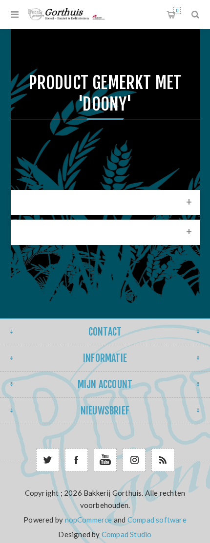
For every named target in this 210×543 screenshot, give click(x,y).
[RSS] (162, 460)
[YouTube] (105, 460)
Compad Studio (127, 534)
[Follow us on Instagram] (134, 460)
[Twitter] (47, 460)
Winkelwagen (177, 10)
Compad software (157, 519)
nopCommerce (88, 519)
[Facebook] (76, 460)
